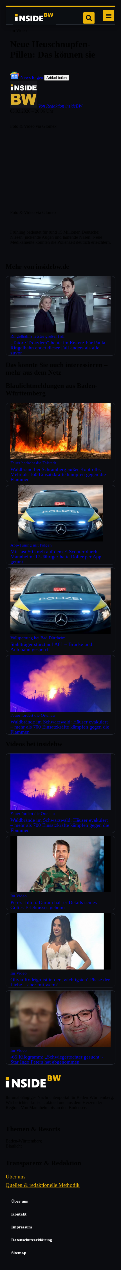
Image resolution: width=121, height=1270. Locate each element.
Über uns (19, 1201)
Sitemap (18, 1253)
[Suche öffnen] (89, 18)
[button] (108, 15)
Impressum (21, 1227)
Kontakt (18, 1214)
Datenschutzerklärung (31, 1240)
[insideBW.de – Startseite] (34, 18)
